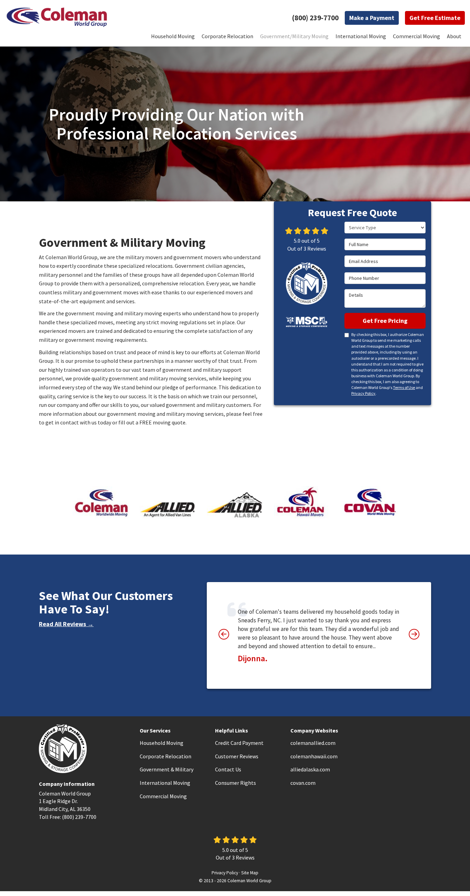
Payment (371, 18)
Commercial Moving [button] (416, 36)
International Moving (165, 782)
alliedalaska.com (310, 769)
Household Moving (161, 742)
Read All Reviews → (66, 624)
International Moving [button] (360, 36)
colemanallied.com (312, 742)
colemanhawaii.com (314, 756)
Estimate (434, 18)
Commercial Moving (163, 796)
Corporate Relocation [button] (227, 36)
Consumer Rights (235, 782)
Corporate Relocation (165, 756)
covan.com (303, 782)
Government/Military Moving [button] (294, 36)
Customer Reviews (236, 756)
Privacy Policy (363, 393)
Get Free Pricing (385, 321)
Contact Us (228, 769)
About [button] (454, 36)
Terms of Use (404, 387)
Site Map (249, 873)
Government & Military (166, 769)
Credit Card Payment (239, 742)
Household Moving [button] (173, 36)
